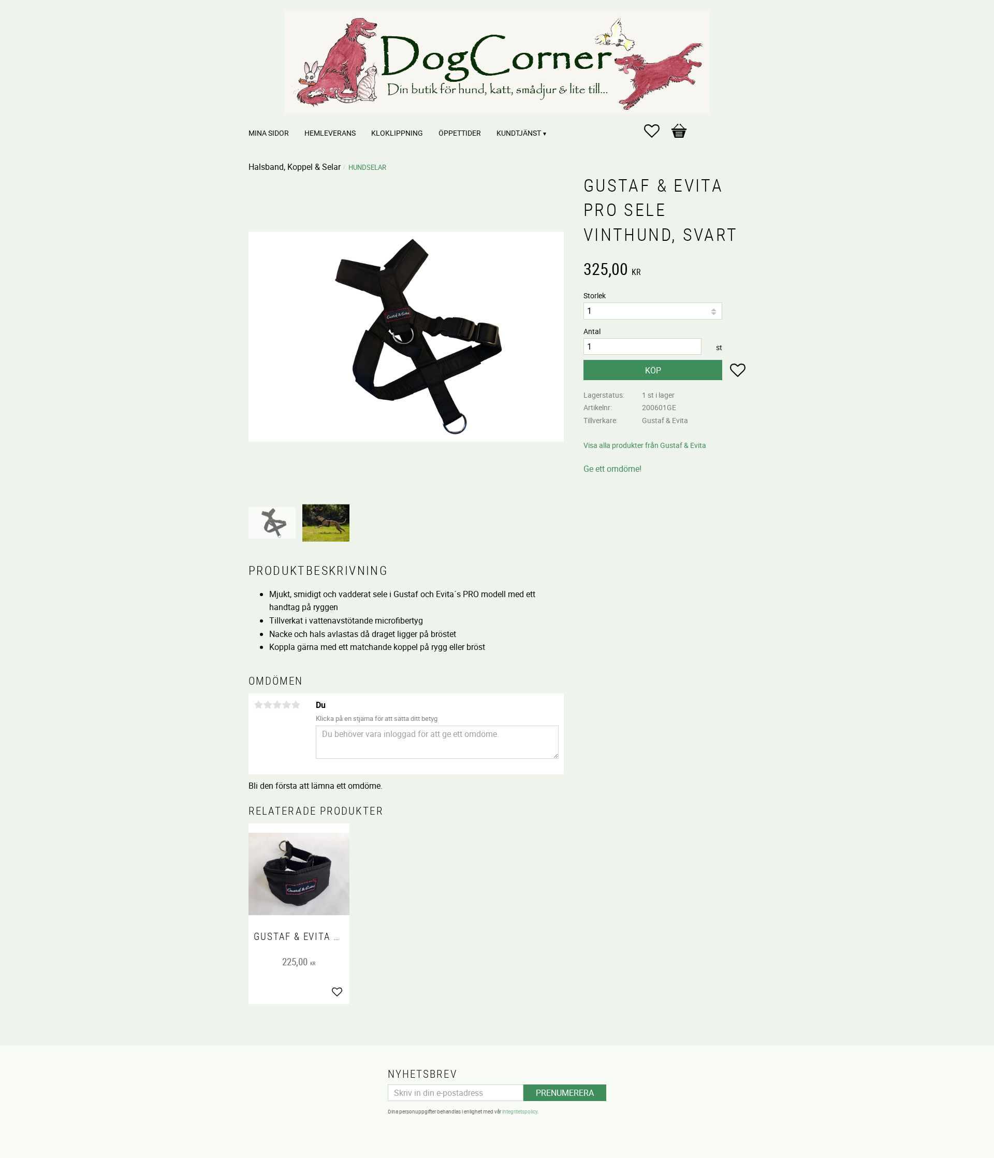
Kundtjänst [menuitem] (518, 133)
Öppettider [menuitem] (459, 133)
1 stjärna (258, 705)
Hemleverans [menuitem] (330, 133)
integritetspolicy (519, 1111)
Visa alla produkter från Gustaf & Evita (644, 445)
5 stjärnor (295, 705)
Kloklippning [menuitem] (397, 133)
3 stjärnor (277, 705)
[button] (657, 131)
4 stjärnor (286, 705)
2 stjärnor (267, 705)
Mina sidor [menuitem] (268, 133)
